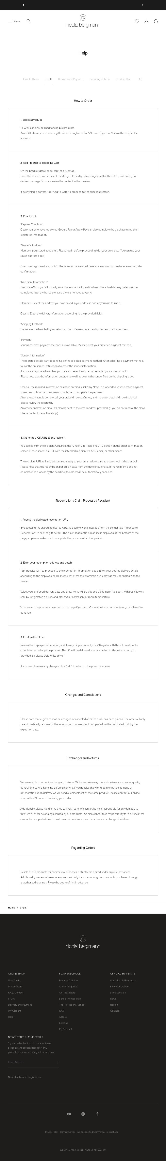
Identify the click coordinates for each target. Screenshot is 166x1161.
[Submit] (58, 1062)
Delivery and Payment (70, 79)
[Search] (28, 21)
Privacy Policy (51, 1132)
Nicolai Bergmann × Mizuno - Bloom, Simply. (82, 4)
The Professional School (72, 1004)
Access (63, 1016)
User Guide (14, 980)
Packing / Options (99, 79)
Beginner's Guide (68, 980)
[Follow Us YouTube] (69, 1115)
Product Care (123, 79)
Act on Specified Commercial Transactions (97, 1132)
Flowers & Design (119, 986)
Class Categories (68, 986)
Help (10, 1016)
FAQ (140, 79)
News (113, 998)
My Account (14, 1010)
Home (11, 907)
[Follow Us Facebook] (97, 1114)
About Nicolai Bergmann (123, 980)
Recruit (114, 1004)
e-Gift (48, 79)
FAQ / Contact (15, 992)
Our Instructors (67, 992)
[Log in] (146, 21)
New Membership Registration (24, 1077)
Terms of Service (68, 1132)
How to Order (31, 79)
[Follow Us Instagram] (83, 1114)
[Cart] (156, 21)
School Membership (70, 998)
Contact (114, 1010)
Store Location (118, 992)
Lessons (63, 1023)
